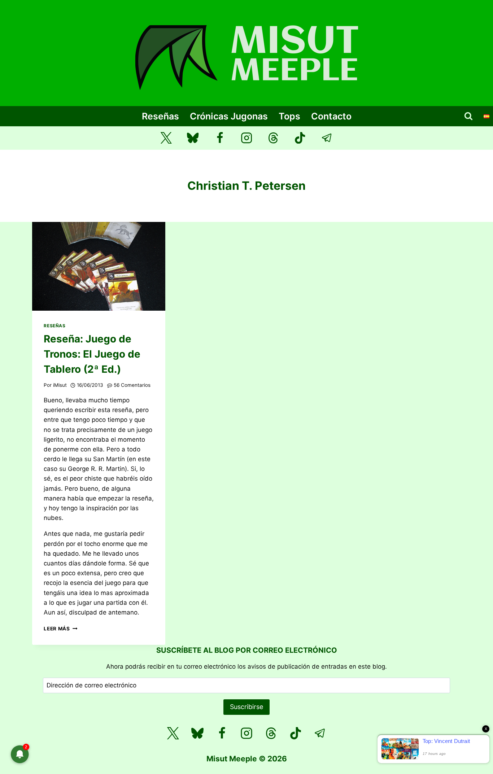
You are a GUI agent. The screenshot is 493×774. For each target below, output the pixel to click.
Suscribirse (246, 706)
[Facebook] (219, 138)
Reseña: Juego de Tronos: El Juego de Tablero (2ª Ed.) (92, 354)
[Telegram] (327, 138)
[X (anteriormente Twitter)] (166, 138)
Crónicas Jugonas (229, 116)
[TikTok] (300, 138)
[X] (173, 733)
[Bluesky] (193, 138)
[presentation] (98, 266)
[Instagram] (246, 138)
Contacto (331, 116)
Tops (289, 116)
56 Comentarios (132, 385)
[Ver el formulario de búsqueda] (468, 116)
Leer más (60, 628)
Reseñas (160, 116)
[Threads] (273, 138)
